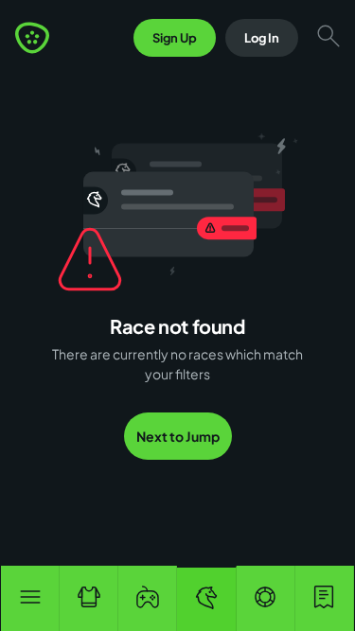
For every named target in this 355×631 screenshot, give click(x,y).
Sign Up (174, 37)
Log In (261, 37)
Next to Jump (178, 436)
